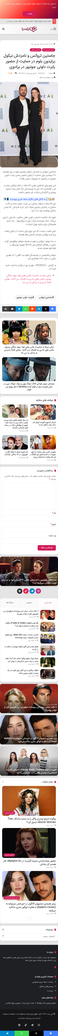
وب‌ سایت (52, 535)
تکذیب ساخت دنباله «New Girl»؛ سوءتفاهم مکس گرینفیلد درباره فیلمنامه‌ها (21, 636)
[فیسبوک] (52, 309)
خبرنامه (51, 73)
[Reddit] (32, 309)
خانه (51, 44)
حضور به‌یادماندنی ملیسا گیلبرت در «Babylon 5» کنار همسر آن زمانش (29, 862)
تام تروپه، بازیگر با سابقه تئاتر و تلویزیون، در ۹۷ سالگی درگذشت (16, 453)
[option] (29, 571)
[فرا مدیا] (29, 29)
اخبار (46, 44)
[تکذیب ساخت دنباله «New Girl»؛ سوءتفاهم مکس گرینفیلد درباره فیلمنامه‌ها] (47, 639)
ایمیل (53, 524)
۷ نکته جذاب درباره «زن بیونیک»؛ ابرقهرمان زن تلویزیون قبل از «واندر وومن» (20, 613)
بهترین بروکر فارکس (13, 1003)
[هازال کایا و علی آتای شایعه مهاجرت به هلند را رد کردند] (47, 650)
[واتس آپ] (25, 309)
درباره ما (50, 990)
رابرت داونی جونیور (24, 297)
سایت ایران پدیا (28, 1003)
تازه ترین (48, 602)
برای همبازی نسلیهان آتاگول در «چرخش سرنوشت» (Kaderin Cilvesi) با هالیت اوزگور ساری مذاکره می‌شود (30, 740)
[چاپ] (5, 309)
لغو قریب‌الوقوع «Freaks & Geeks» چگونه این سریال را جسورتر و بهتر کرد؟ (21, 624)
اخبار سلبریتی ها (37, 44)
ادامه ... (29, 13)
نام (54, 513)
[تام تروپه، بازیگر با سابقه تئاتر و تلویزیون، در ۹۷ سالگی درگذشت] (15, 442)
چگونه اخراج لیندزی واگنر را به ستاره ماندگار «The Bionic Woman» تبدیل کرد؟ (32, 820)
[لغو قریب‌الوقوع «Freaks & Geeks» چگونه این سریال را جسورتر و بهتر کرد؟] (47, 627)
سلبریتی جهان (35, 50)
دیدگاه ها (10, 602)
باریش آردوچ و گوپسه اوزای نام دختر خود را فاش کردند (44, 424)
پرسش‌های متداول (46, 986)
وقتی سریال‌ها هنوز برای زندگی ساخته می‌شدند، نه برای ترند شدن (31, 581)
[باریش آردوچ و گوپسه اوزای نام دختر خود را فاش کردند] (43, 412)
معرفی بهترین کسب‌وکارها (46, 1003)
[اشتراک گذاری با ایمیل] (12, 309)
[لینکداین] (39, 309)
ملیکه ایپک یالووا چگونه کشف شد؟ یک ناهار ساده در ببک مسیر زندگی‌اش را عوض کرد (21, 660)
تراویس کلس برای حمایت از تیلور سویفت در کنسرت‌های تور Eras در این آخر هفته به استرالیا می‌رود (43, 454)
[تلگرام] (19, 309)
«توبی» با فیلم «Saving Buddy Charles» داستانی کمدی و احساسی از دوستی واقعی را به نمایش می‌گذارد (31, 771)
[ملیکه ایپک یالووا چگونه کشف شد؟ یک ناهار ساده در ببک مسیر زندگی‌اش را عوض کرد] (47, 662)
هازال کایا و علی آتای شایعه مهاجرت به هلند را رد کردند (21, 648)
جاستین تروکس (45, 297)
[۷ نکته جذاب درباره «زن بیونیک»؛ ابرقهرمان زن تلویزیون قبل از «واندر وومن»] (47, 615)
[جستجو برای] (3, 30)
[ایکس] (45, 309)
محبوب (29, 602)
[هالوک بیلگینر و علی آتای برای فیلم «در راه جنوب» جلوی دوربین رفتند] (47, 674)
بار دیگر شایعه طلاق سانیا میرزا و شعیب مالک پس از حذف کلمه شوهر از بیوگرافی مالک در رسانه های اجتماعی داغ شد (16, 424)
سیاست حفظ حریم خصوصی (42, 982)
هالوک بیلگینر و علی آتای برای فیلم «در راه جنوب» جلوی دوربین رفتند (25, 21)
